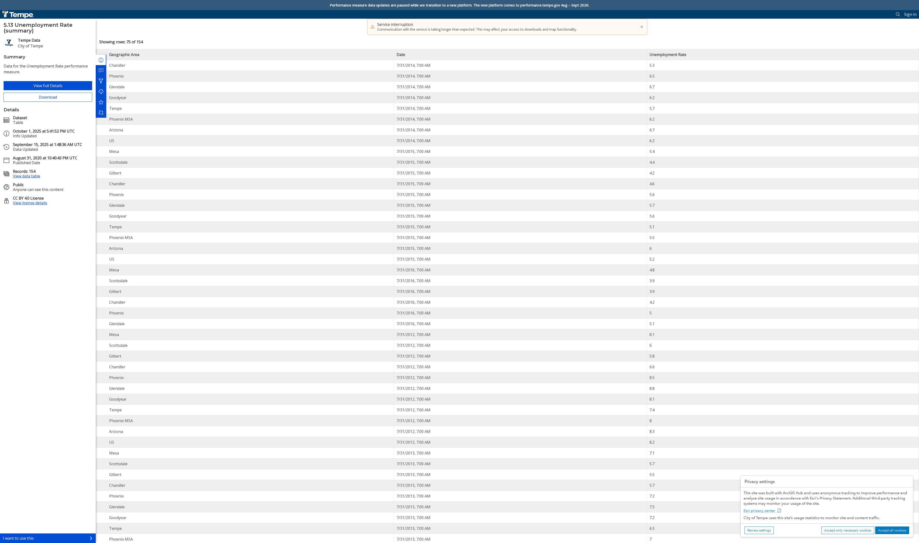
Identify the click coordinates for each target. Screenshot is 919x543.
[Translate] (101, 112)
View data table (26, 176)
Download (48, 97)
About (101, 60)
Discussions (101, 70)
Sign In (910, 14)
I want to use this (18, 538)
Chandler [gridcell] (117, 65)
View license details (30, 203)
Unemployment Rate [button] (668, 54)
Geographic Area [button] (124, 54)
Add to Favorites (101, 102)
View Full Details (48, 85)
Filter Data (101, 81)
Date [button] (401, 54)
